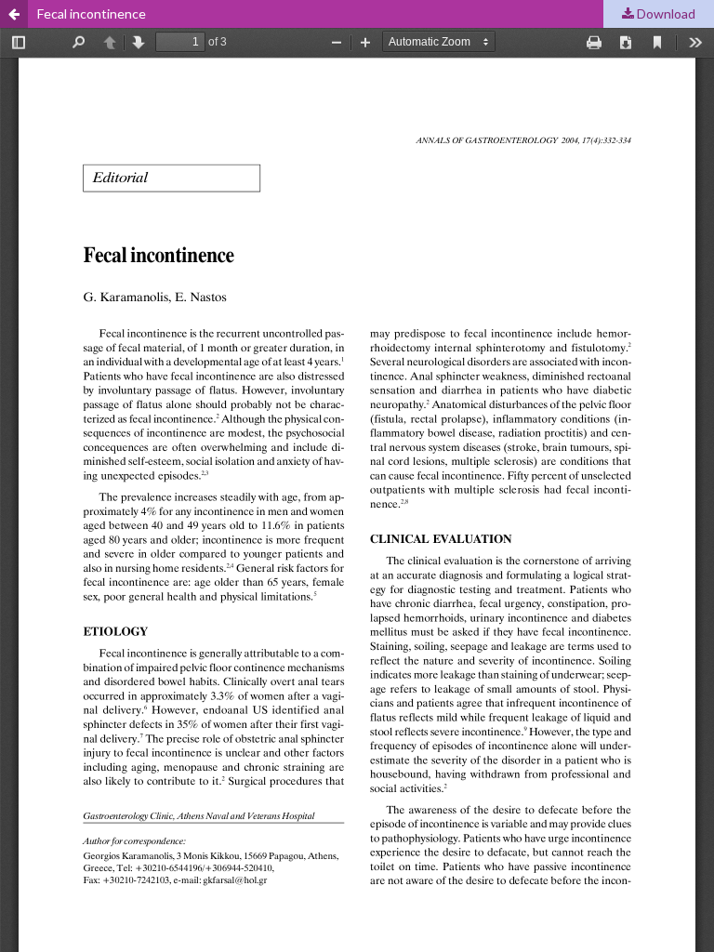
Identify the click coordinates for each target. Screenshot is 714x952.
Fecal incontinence (91, 13)
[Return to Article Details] (14, 14)
